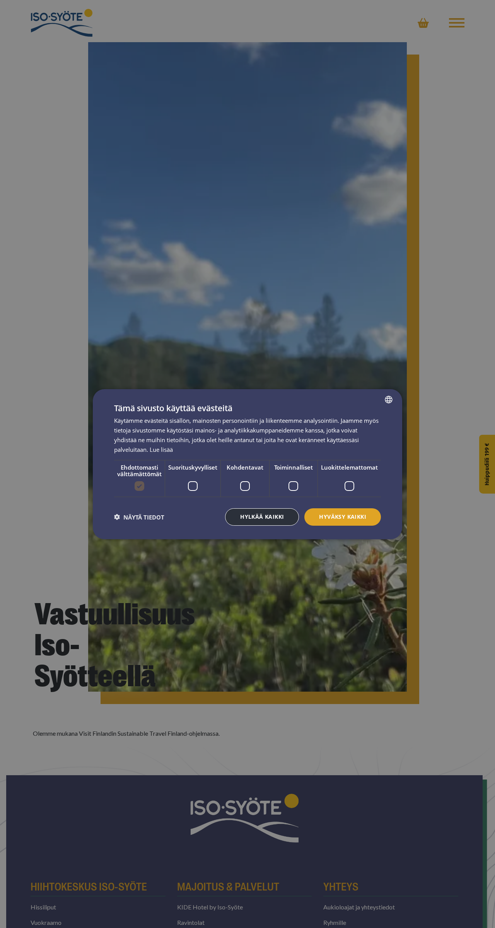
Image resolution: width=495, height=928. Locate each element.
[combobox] (389, 399)
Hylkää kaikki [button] (262, 516)
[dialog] (247, 464)
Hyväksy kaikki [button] (342, 516)
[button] (139, 517)
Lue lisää (161, 449)
